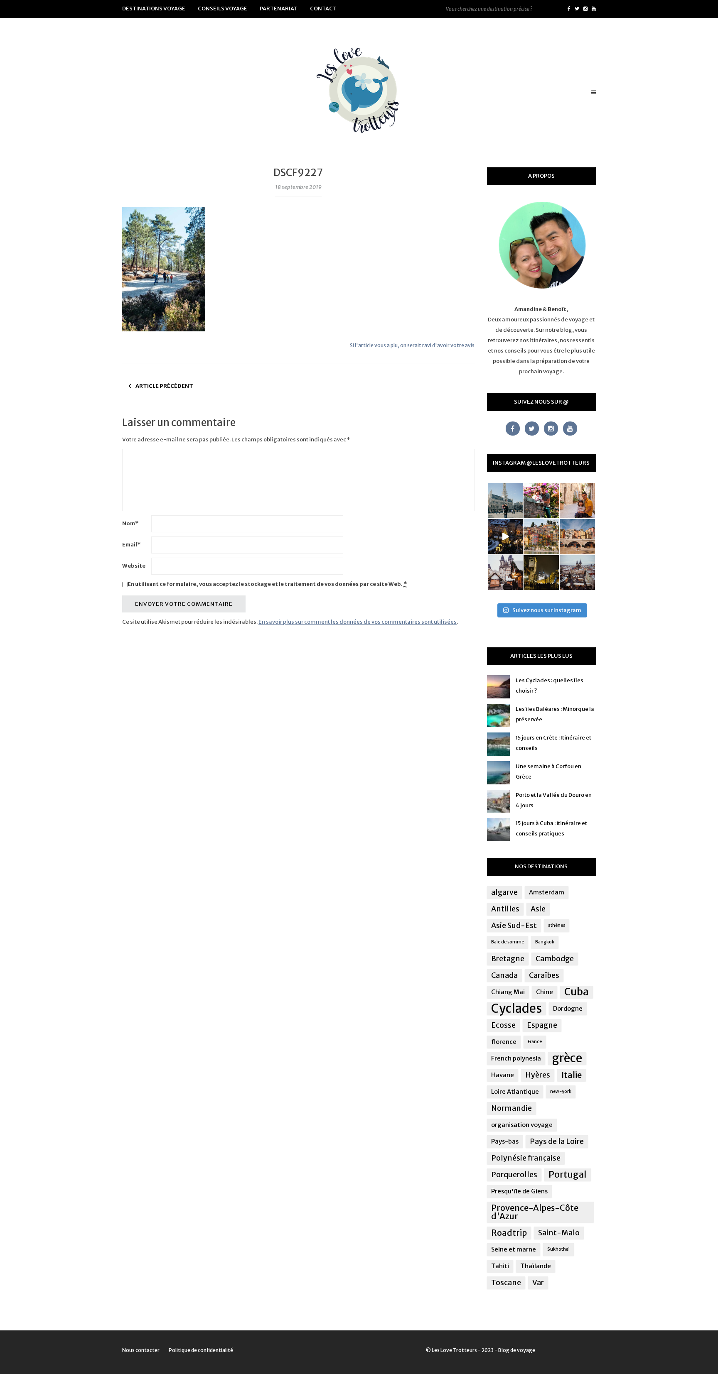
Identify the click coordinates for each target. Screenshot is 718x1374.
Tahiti (500, 1266)
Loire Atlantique (515, 1091)
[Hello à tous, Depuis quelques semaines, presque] (541, 500)
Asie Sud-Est (514, 925)
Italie (571, 1075)
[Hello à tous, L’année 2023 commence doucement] (505, 572)
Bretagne (507, 958)
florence (503, 1042)
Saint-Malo (559, 1232)
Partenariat (279, 8)
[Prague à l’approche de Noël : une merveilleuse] (505, 536)
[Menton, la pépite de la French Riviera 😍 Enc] (541, 536)
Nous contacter (141, 1350)
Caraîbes (544, 975)
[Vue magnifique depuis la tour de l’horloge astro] (577, 572)
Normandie (511, 1108)
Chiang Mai (508, 992)
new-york (560, 1091)
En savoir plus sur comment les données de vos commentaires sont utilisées (357, 621)
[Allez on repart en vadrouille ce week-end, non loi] (577, 500)
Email (131, 544)
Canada (504, 975)
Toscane (506, 1282)
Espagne (542, 1025)
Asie (538, 909)
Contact (323, 8)
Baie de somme (507, 942)
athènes (556, 925)
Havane (502, 1075)
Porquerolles (514, 1174)
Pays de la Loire (557, 1141)
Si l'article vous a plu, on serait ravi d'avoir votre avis (412, 345)
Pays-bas (505, 1141)
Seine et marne (513, 1249)
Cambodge (555, 958)
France (535, 1041)
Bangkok (544, 942)
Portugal (567, 1174)
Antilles (505, 909)
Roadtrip (509, 1232)
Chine (544, 992)
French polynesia (516, 1058)
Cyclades (516, 1008)
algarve (504, 892)
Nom (130, 523)
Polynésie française (526, 1158)
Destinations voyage (153, 8)
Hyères (537, 1075)
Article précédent (164, 385)
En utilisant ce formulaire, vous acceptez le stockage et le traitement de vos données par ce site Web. (267, 584)
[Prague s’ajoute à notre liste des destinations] (541, 572)
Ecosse (503, 1025)
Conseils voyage (222, 8)
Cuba (576, 992)
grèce (567, 1058)
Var (538, 1282)
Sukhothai (558, 1249)
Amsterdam (546, 892)
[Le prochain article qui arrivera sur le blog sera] (577, 536)
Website (133, 565)
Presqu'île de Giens (519, 1191)
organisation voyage (522, 1125)
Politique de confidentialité (201, 1350)
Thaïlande (535, 1266)
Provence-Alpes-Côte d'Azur (534, 1212)
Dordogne (568, 1008)
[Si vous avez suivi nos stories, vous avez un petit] (505, 500)
